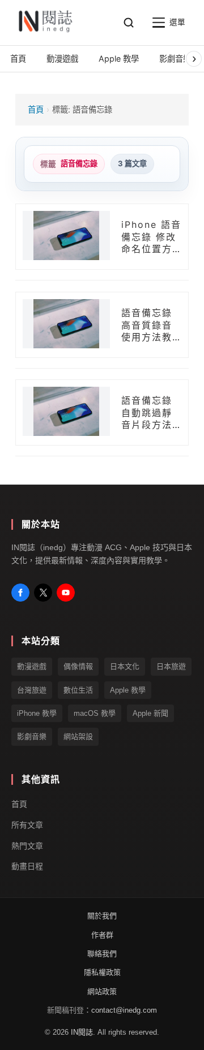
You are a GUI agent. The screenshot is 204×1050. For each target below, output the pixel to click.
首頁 (36, 109)
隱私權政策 (102, 973)
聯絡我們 (102, 953)
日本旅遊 (171, 666)
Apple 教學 (128, 690)
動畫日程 (27, 866)
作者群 (102, 935)
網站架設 (78, 737)
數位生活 (78, 690)
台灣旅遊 (31, 690)
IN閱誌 (82, 1032)
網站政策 (102, 991)
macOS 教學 (95, 713)
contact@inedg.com (124, 1010)
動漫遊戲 (31, 666)
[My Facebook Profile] (20, 593)
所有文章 (27, 824)
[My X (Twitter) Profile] (43, 593)
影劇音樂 (31, 737)
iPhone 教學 (37, 713)
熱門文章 (27, 845)
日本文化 (124, 666)
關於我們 (102, 915)
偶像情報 (78, 666)
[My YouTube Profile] (66, 593)
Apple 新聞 (150, 713)
